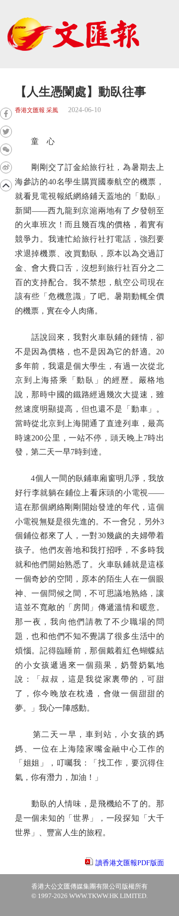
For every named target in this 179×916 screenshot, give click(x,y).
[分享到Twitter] (6, 132)
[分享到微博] (6, 167)
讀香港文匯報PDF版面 (129, 863)
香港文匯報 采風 (36, 110)
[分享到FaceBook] (6, 114)
